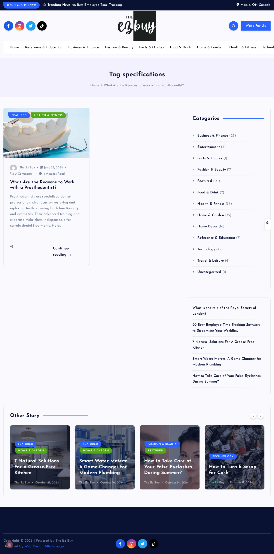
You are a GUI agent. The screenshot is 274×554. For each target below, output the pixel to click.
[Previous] (253, 416)
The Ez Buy (27, 167)
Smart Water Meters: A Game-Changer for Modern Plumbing (103, 467)
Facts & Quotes (151, 47)
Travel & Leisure (210, 260)
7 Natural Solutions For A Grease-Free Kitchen (36, 467)
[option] (40, 457)
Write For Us (256, 26)
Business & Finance (83, 47)
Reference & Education (44, 47)
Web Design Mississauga (44, 546)
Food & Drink (180, 47)
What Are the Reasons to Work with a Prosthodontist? (144, 85)
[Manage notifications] (9, 544)
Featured (19, 115)
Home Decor (207, 226)
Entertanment (208, 147)
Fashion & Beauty (119, 47)
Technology (206, 249)
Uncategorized (209, 272)
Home (14, 47)
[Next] (261, 416)
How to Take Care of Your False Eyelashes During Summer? (168, 467)
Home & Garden (210, 47)
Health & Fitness (242, 47)
